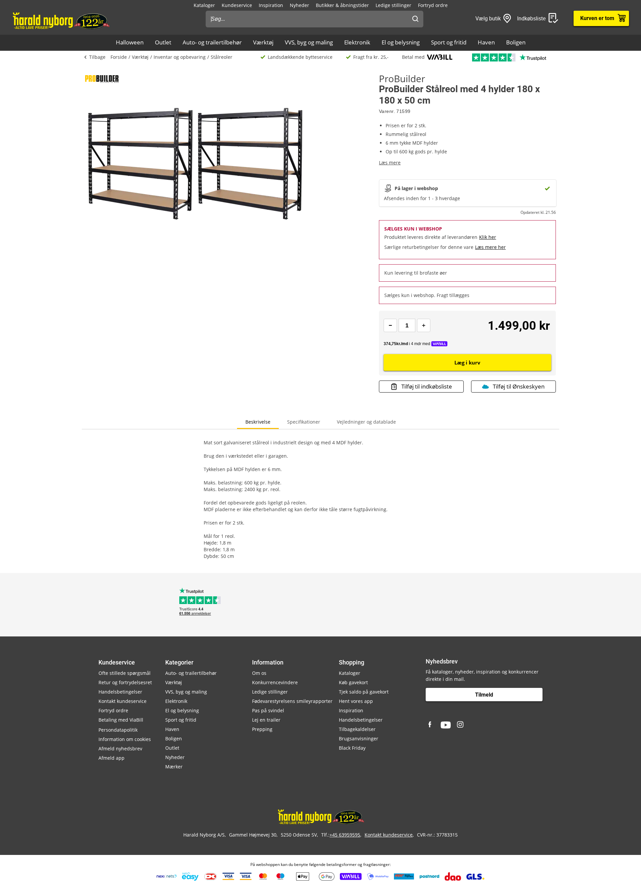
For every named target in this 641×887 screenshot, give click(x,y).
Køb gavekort (353, 682)
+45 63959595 (345, 835)
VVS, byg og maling (309, 42)
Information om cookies (124, 739)
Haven (486, 42)
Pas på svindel (268, 710)
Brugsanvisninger (358, 738)
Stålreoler (221, 57)
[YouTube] (446, 725)
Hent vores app (356, 701)
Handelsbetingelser (120, 692)
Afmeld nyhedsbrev (120, 748)
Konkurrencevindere (275, 682)
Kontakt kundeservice (122, 701)
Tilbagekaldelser (357, 729)
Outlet (163, 42)
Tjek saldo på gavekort (364, 692)
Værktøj (263, 42)
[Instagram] (461, 725)
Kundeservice (237, 5)
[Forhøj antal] (423, 325)
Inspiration (271, 5)
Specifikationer (303, 422)
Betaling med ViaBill (120, 720)
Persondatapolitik (118, 730)
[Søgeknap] (415, 19)
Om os (259, 673)
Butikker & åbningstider (342, 5)
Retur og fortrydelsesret (125, 682)
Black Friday (352, 748)
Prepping (262, 729)
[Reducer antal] (390, 325)
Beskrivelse (257, 422)
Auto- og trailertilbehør (212, 42)
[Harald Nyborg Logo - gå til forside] (60, 20)
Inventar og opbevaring (180, 57)
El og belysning (401, 42)
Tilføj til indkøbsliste (426, 386)
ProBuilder (402, 78)
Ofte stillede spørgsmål (124, 673)
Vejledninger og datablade (366, 422)
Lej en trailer (266, 720)
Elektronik (357, 42)
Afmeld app (111, 758)
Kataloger (204, 5)
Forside (119, 57)
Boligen (515, 42)
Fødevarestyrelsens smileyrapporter (292, 701)
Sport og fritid (448, 42)
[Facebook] (431, 725)
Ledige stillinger (393, 5)
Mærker (174, 766)
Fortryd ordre (433, 5)
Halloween (130, 42)
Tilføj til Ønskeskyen (519, 386)
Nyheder (299, 5)
